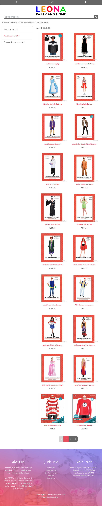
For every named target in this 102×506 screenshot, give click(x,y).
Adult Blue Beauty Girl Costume (52, 104)
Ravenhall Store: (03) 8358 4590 (84, 470)
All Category (12, 22)
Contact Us (51, 478)
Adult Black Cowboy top (52, 64)
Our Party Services (51, 473)
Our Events (50, 468)
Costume (22, 22)
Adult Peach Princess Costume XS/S (52, 385)
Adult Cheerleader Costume (84, 104)
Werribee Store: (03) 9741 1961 (84, 473)
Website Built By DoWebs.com (51, 497)
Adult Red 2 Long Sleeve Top (84, 425)
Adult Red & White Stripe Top (52, 425)
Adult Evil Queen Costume (52, 224)
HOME (4, 22)
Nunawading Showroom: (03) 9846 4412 (83, 468)
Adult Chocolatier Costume (52, 144)
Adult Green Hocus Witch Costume (52, 265)
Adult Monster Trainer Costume (52, 305)
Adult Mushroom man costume (84, 305)
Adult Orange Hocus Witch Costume (84, 345)
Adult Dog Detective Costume (84, 184)
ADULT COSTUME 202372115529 (37, 22)
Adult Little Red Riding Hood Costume (84, 265)
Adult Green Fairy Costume (84, 224)
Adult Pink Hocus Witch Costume (84, 385)
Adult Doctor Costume (52, 184)
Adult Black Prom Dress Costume (84, 64)
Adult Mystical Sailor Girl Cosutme (52, 345)
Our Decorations (51, 470)
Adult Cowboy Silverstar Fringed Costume (84, 144)
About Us (51, 475)
